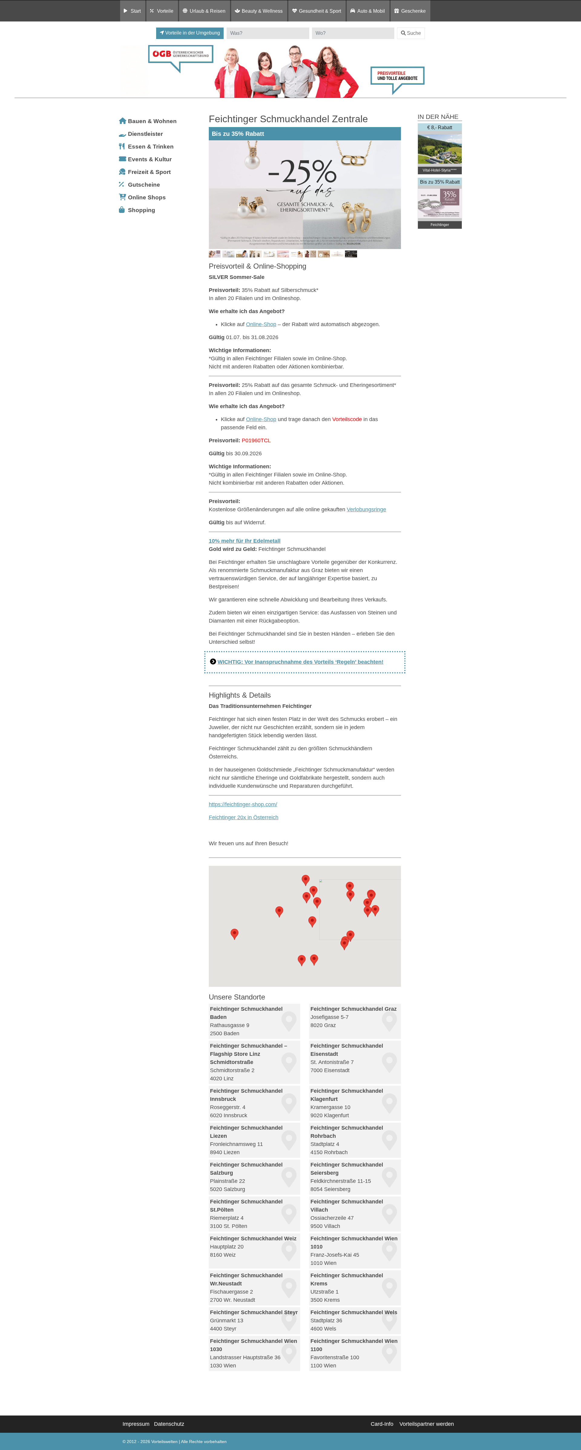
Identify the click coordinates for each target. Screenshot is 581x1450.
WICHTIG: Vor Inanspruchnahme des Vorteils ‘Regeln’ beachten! (300, 662)
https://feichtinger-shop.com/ (243, 804)
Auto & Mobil (371, 11)
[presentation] (214, 194)
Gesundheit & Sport (320, 11)
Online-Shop (261, 324)
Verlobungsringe (366, 509)
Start (136, 11)
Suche (414, 33)
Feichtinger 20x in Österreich (243, 817)
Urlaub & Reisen (207, 11)
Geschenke (413, 11)
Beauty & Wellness (262, 11)
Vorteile (165, 11)
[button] (367, 904)
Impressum (136, 1424)
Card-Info (382, 1424)
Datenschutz (169, 1424)
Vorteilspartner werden (426, 1424)
